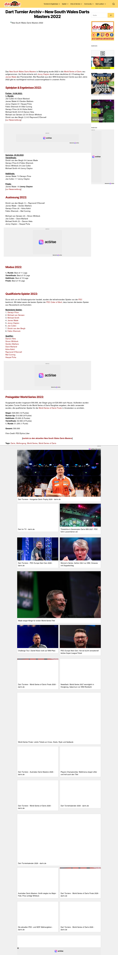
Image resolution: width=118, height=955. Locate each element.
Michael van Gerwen (16, 315)
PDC (80, 299)
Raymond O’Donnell (13, 352)
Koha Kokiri (10, 349)
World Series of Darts (73, 71)
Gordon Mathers (12, 344)
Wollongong (21, 443)
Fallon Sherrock (14, 331)
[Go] (111, 15)
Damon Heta (10, 338)
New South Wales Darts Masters (22, 71)
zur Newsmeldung (13, 120)
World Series (32, 443)
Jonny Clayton (43, 74)
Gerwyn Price (13, 312)
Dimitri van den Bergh (16, 328)
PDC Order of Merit (54, 302)
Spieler (64, 4)
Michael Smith (13, 317)
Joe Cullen (12, 325)
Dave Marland (11, 346)
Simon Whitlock (11, 341)
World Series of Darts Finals (50, 408)
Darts (13, 443)
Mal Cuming (10, 354)
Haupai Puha (10, 357)
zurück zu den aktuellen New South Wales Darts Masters (47, 438)
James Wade (10, 76)
